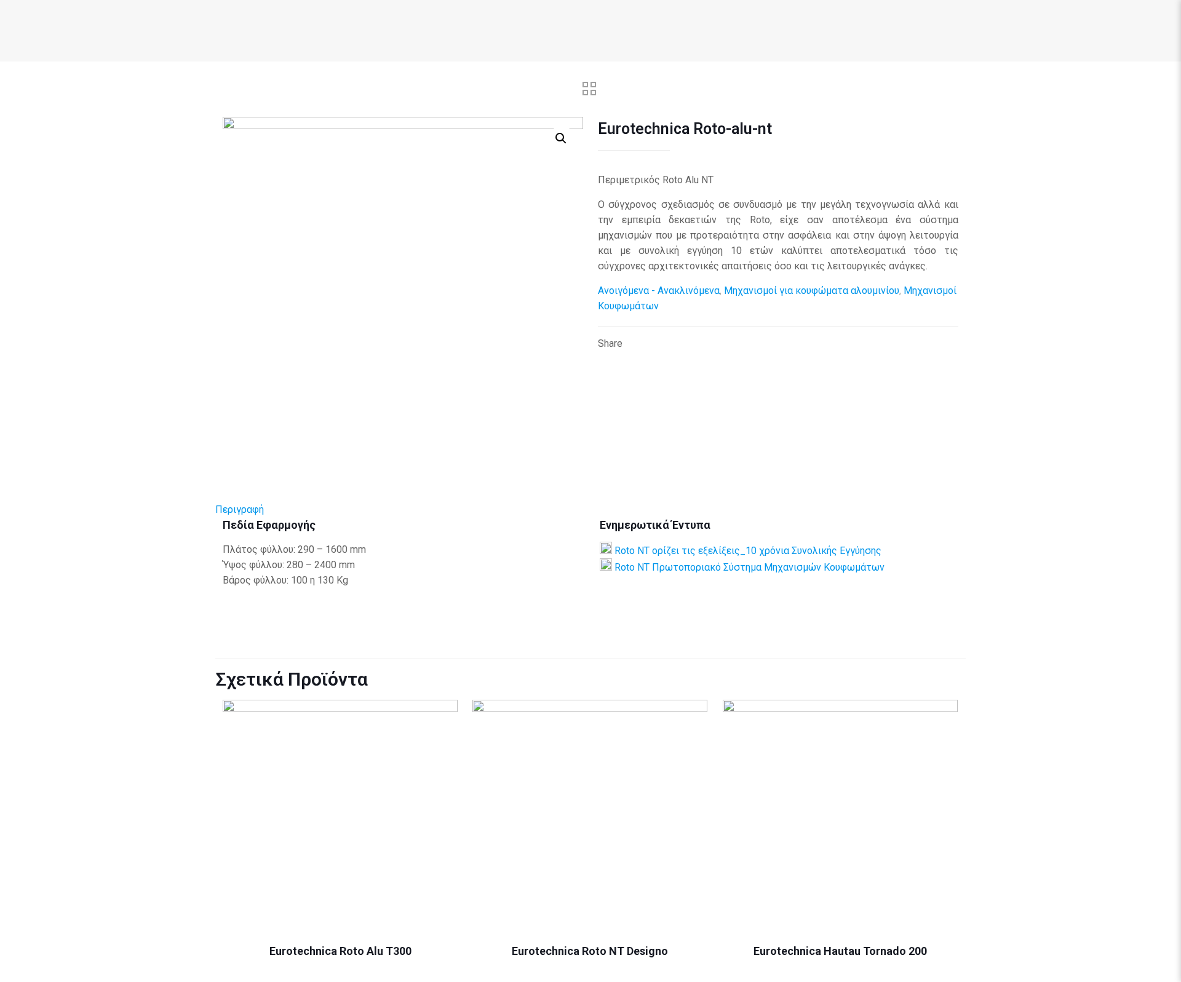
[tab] (590, 509)
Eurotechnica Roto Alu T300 (340, 950)
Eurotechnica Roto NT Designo (590, 950)
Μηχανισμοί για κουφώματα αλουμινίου (811, 290)
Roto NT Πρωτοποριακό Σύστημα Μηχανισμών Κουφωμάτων (749, 567)
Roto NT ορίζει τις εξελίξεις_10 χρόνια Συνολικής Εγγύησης (747, 550)
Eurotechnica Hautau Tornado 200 (840, 950)
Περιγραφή (239, 509)
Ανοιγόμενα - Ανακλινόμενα (659, 290)
